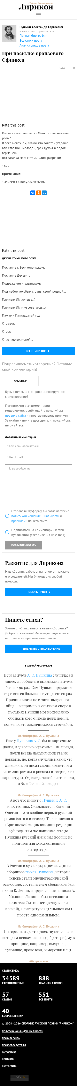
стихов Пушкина (39, 871)
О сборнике (9, 1052)
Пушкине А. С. (54, 800)
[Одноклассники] (38, 192)
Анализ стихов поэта (34, 45)
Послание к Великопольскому (23, 267)
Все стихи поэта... (38, 351)
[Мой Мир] (44, 192)
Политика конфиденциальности (22, 1031)
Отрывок (8, 323)
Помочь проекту (38, 592)
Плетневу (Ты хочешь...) (18, 299)
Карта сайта (9, 1066)
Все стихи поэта (31, 40)
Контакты (8, 1059)
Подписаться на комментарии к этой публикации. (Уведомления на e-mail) (38, 532)
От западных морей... (17, 339)
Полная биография (33, 35)
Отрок (6, 331)
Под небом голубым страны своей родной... (34, 291)
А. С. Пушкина (39, 675)
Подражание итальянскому (21, 283)
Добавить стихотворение (41, 649)
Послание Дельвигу (16, 275)
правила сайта (15, 415)
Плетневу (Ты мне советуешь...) (24, 307)
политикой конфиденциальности (35, 516)
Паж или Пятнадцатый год (21, 315)
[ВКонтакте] (32, 192)
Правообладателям (14, 1045)
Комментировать (23, 545)
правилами (19, 521)
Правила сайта (11, 1038)
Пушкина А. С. (29, 740)
